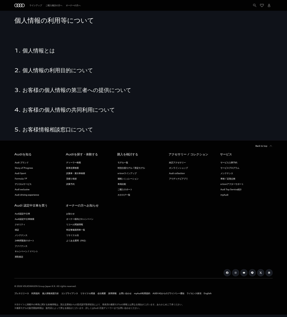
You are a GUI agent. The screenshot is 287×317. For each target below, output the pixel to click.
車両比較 (122, 184)
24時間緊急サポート (24, 240)
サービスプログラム (229, 168)
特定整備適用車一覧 (75, 229)
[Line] (252, 272)
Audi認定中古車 (22, 213)
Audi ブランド (22, 162)
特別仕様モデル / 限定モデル (131, 168)
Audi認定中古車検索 (24, 219)
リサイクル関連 (87, 293)
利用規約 (35, 293)
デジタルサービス (23, 184)
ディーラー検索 (73, 162)
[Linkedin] (269, 272)
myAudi (224, 194)
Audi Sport (20, 173)
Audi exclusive (22, 189)
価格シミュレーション (128, 178)
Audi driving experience (27, 194)
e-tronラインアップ (127, 173)
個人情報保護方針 (50, 293)
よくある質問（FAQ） (76, 240)
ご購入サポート (125, 189)
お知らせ (70, 213)
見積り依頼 (71, 178)
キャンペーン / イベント (26, 251)
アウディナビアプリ (178, 178)
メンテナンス (226, 173)
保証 (17, 229)
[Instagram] (235, 272)
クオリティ (20, 224)
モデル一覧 (123, 162)
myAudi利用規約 (142, 293)
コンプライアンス (69, 293)
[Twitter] (260, 272)
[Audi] (19, 5)
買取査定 (19, 256)
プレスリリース (21, 293)
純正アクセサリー (177, 162)
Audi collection (177, 173)
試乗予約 (70, 184)
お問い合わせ (125, 293)
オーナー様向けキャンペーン (79, 219)
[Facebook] (227, 272)
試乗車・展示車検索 (75, 173)
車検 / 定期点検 (227, 178)
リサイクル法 (72, 235)
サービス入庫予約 (228, 162)
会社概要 (101, 293)
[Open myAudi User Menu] (269, 5)
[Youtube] (244, 272)
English (208, 293)
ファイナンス (21, 246)
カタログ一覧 (124, 194)
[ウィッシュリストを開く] (261, 5)
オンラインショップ (178, 168)
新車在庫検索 (72, 168)
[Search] (254, 5)
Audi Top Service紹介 (231, 189)
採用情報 (112, 293)
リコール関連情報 (74, 224)
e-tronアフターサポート (232, 184)
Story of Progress (24, 168)
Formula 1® (21, 178)
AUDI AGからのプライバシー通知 (168, 293)
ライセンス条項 (194, 293)
